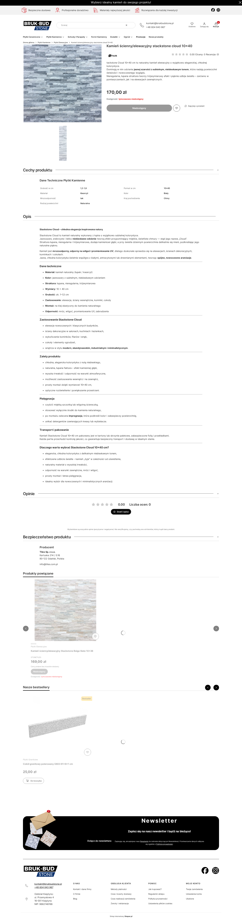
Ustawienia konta (194, 894)
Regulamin (144, 841)
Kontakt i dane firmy (82, 889)
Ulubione (190, 898)
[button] (132, 25)
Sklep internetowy (121, 916)
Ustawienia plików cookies (160, 903)
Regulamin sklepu (156, 894)
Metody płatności (119, 889)
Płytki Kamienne (44, 42)
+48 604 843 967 (155, 27)
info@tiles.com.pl (49, 564)
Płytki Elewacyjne (61, 42)
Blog (75, 898)
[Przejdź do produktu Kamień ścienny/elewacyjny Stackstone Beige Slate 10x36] (65, 610)
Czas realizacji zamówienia (123, 898)
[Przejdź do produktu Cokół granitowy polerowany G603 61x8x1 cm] (57, 726)
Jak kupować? (155, 889)
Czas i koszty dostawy (121, 894)
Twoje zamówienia (194, 889)
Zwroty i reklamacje (120, 903)
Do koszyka (36, 781)
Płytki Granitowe (30, 759)
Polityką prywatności (164, 844)
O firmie (76, 894)
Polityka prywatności (157, 898)
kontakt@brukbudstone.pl (160, 23)
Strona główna (28, 42)
